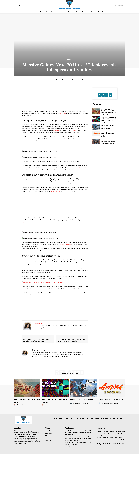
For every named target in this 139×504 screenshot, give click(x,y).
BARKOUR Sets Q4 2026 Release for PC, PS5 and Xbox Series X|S (107, 127)
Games (66, 446)
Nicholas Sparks (19, 404)
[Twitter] (103, 95)
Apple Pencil (25, 222)
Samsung (56, 130)
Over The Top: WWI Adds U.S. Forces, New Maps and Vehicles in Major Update (108, 141)
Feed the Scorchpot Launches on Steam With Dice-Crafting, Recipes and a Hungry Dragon (109, 111)
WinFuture (62, 113)
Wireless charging (65, 244)
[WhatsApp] (110, 95)
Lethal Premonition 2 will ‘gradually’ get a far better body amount (36, 340)
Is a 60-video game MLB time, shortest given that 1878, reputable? (72, 340)
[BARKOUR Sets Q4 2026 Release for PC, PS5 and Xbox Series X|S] (96, 126)
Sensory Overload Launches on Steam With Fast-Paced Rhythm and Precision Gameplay (108, 119)
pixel (50, 268)
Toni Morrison (63, 80)
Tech (66, 434)
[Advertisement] (55, 99)
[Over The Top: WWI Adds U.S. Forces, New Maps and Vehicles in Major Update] (96, 141)
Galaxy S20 (74, 130)
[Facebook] (99, 95)
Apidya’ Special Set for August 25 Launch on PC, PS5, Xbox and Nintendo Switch (108, 134)
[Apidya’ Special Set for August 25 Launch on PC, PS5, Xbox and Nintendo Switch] (96, 133)
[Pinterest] (106, 95)
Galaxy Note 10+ (55, 191)
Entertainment (69, 440)
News (69, 59)
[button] (17, 5)
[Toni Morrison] (25, 353)
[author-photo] (15, 405)
